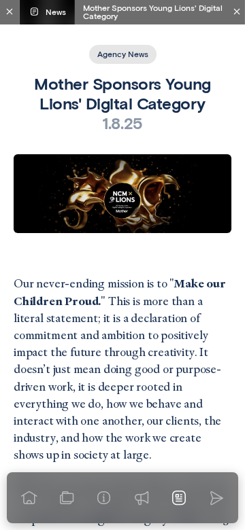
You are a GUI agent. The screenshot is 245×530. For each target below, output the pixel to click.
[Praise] (141, 498)
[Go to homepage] (29, 498)
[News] (178, 498)
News (56, 12)
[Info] (103, 498)
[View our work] (66, 498)
